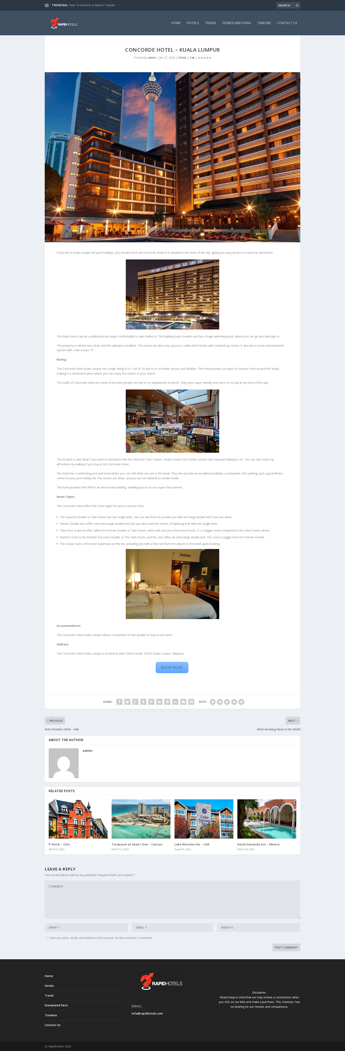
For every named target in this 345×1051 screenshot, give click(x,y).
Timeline (264, 23)
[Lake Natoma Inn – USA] (203, 819)
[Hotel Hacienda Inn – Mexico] (266, 819)
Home (176, 23)
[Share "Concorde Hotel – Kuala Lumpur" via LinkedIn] (159, 702)
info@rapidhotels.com (147, 1013)
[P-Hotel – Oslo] (78, 819)
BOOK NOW (172, 667)
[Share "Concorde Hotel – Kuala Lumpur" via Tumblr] (143, 702)
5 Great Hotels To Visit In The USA (91, 5)
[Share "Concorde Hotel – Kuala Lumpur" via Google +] (135, 702)
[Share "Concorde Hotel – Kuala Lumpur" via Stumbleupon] (175, 702)
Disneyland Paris (236, 23)
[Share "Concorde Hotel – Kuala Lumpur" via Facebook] (119, 702)
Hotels (193, 23)
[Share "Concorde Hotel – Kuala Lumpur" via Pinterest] (151, 702)
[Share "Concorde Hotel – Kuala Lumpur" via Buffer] (167, 702)
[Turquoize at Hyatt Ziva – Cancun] (141, 819)
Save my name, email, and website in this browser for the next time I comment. (101, 938)
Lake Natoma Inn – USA (191, 844)
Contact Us (287, 23)
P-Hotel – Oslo (59, 844)
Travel (210, 23)
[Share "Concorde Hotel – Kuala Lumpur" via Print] (191, 702)
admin (152, 57)
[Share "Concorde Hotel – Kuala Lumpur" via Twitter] (127, 702)
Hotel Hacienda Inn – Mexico (258, 844)
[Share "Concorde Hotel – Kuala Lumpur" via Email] (183, 702)
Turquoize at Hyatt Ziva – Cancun (137, 844)
